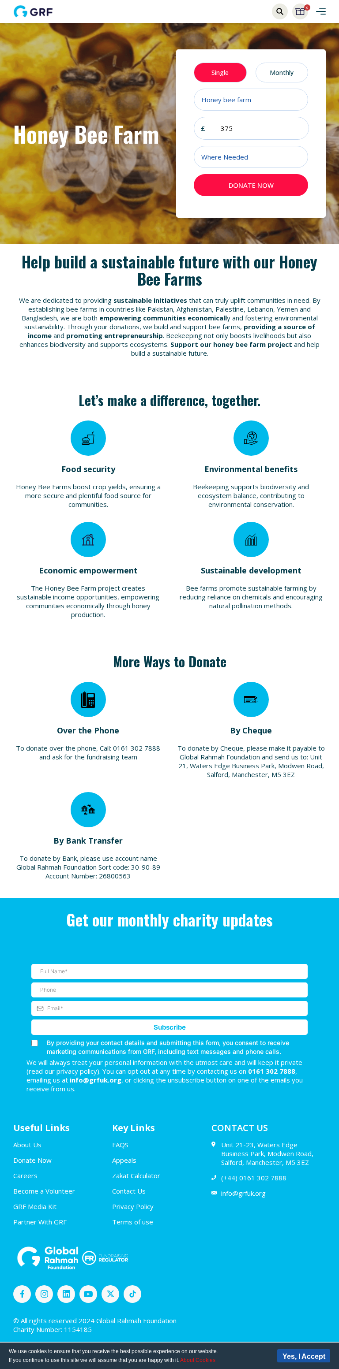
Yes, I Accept (303, 1356)
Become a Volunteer (44, 1191)
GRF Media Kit (34, 1206)
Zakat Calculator (136, 1175)
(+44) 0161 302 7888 (253, 1177)
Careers (25, 1175)
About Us (27, 1144)
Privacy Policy (133, 1206)
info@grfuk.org (243, 1193)
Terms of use (132, 1221)
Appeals (124, 1160)
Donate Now (32, 1160)
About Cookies (197, 1360)
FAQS (120, 1144)
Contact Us (129, 1191)
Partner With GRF (40, 1221)
